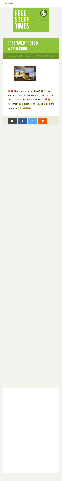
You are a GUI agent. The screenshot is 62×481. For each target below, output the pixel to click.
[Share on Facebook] (22, 121)
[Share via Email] (12, 121)
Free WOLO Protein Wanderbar (23, 45)
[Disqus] (31, 430)
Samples (24, 56)
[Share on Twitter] (32, 121)
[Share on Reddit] (42, 121)
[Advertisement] (31, 259)
